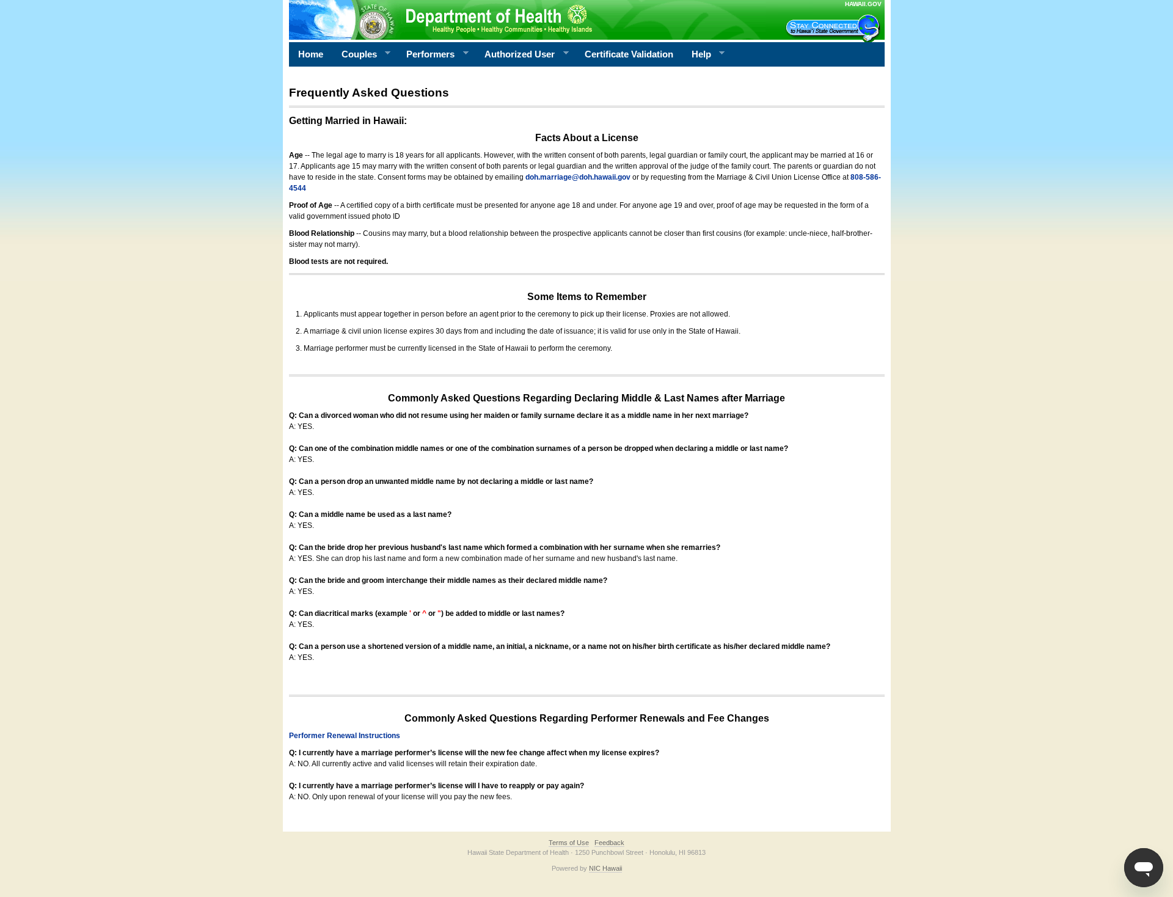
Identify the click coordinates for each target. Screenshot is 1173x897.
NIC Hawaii (605, 868)
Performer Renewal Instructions (344, 735)
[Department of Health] (527, 19)
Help (696, 54)
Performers (426, 54)
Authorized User (515, 54)
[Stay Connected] (834, 28)
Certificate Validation (629, 54)
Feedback (609, 842)
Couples (354, 54)
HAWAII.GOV (863, 4)
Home (310, 54)
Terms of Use (569, 842)
